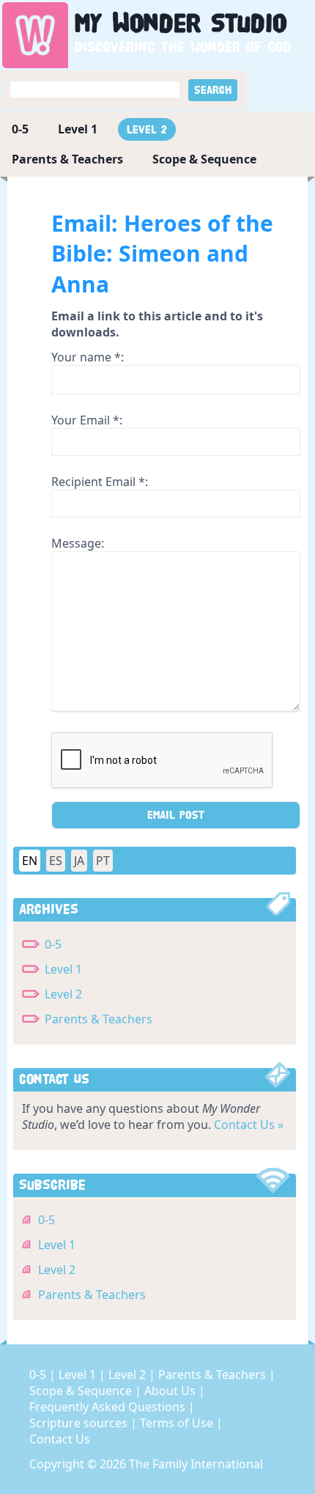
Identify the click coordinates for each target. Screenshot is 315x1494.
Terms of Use (178, 1423)
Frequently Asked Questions (108, 1407)
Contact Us (59, 1439)
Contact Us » (249, 1124)
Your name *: (87, 357)
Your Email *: (86, 420)
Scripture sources (79, 1423)
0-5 (20, 129)
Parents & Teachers (67, 159)
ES (55, 861)
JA (79, 861)
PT (103, 861)
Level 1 (77, 129)
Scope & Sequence (204, 159)
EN (29, 861)
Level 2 (147, 129)
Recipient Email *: (99, 482)
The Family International (196, 1464)
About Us (171, 1391)
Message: (77, 543)
